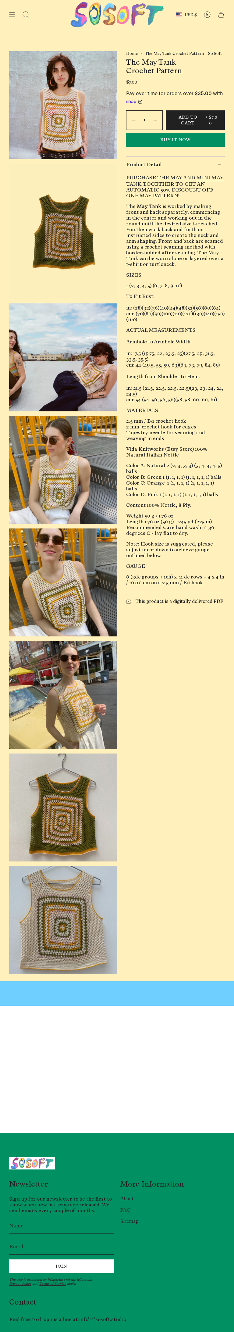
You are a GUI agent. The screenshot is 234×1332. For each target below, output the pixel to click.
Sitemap (129, 1221)
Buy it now (175, 139)
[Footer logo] (32, 1163)
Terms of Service (52, 1283)
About (127, 1198)
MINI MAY (210, 178)
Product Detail (143, 164)
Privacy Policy (20, 1283)
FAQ (125, 1210)
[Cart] (221, 14)
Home (132, 53)
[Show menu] (12, 14)
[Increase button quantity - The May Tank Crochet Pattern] (155, 120)
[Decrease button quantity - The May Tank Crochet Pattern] (133, 120)
